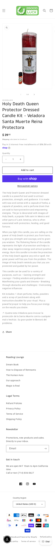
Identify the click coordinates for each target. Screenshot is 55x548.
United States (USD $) (26, 504)
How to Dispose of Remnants (21, 370)
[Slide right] (34, 94)
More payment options (27, 186)
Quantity (6, 153)
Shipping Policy (14, 419)
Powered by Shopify (28, 537)
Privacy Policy (13, 408)
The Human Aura (14, 375)
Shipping (5, 139)
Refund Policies (14, 403)
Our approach (13, 380)
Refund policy (46, 537)
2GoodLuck (15, 537)
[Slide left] (20, 94)
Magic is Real (13, 386)
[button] (3, 10)
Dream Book (12, 364)
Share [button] (9, 332)
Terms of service (28, 541)
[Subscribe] (45, 448)
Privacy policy (12, 541)
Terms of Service (14, 414)
